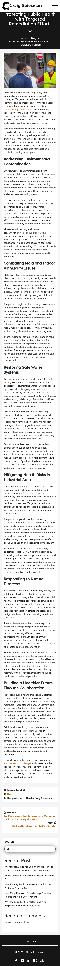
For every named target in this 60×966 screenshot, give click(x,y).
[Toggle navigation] (54, 6)
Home (23, 38)
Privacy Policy (30, 941)
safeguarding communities (18, 110)
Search (9, 841)
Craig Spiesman (25, 6)
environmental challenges (17, 763)
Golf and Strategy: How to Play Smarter (34, 826)
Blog (33, 38)
